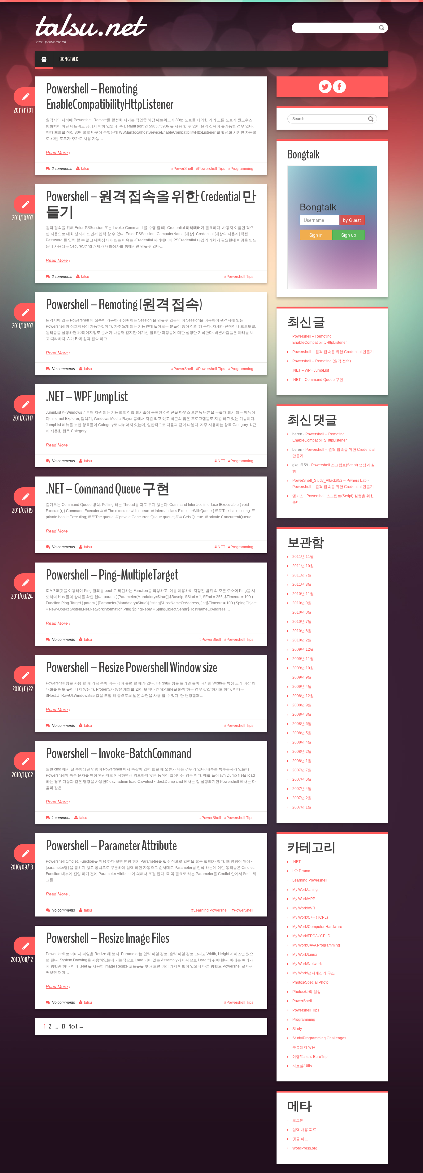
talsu (85, 168)
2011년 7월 (302, 575)
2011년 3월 (302, 584)
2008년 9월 (302, 705)
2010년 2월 (302, 640)
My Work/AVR (303, 908)
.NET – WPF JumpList (87, 396)
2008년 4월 (302, 742)
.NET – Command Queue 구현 (108, 489)
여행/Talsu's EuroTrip (310, 1056)
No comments (63, 369)
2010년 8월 (302, 612)
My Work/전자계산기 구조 (313, 973)
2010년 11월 (303, 594)
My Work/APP (303, 899)
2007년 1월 (302, 807)
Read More (57, 152)
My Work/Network (307, 964)
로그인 (297, 1120)
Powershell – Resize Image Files (107, 938)
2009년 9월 (302, 677)
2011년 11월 (303, 556)
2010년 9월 (302, 603)
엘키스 (297, 496)
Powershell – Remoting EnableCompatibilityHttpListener (109, 97)
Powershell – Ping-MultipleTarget (112, 575)
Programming (241, 168)
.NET (221, 461)
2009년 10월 (303, 668)
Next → (76, 1026)
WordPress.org (304, 1148)
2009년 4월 (302, 686)
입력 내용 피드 (304, 1130)
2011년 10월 (303, 566)
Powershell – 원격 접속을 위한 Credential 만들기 (151, 204)
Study (297, 1029)
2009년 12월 (303, 649)
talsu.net (88, 25)
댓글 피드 (300, 1139)
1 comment (61, 818)
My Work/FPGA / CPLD (311, 936)
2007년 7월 (302, 770)
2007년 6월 (302, 779)
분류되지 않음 (304, 1047)
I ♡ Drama (301, 871)
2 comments (62, 168)
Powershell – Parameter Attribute (111, 845)
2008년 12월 (303, 696)
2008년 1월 (302, 761)
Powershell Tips (211, 168)
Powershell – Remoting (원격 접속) (124, 304)
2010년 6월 (302, 631)
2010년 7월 (302, 621)
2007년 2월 (302, 798)
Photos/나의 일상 (306, 992)
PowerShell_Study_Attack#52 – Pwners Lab (329, 480)
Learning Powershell (211, 910)
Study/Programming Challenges (319, 1038)
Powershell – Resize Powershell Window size (131, 667)
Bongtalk (68, 59)
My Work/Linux (304, 954)
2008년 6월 (302, 724)
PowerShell (183, 168)
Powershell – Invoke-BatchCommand (118, 753)
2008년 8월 (302, 714)
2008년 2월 (302, 751)
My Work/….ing (305, 889)
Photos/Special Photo (310, 982)
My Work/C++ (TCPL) (310, 917)
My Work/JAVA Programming (316, 945)
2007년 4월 (302, 789)
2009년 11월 (303, 659)
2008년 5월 (302, 733)
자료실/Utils (302, 1066)
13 (63, 1026)
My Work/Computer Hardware (317, 927)
